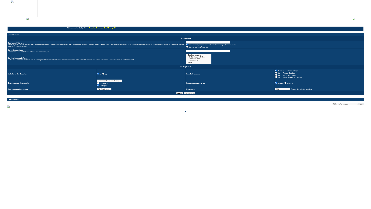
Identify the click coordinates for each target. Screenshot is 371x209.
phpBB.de (195, 120)
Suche (23, 18)
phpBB (175, 119)
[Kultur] (199, 63)
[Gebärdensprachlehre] (199, 57)
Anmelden (359, 18)
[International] (199, 61)
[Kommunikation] (199, 59)
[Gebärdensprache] (199, 55)
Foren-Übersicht (13, 35)
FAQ (18, 18)
